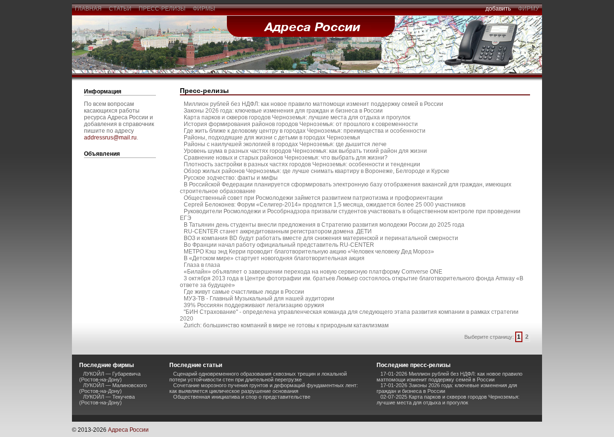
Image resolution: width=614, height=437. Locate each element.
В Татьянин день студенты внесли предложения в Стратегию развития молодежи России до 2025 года (324, 224)
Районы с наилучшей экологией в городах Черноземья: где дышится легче (285, 144)
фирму (528, 8)
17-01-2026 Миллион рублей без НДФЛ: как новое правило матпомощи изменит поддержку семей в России (449, 376)
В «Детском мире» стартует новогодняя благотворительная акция (274, 258)
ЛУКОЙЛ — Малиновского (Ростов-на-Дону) (113, 388)
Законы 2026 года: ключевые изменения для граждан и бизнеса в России (283, 110)
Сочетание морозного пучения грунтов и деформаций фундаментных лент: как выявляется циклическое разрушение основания (263, 388)
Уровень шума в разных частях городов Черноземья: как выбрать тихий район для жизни (305, 151)
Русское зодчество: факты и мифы (231, 177)
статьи (120, 8)
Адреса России (128, 429)
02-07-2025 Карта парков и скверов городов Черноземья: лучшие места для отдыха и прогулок (448, 399)
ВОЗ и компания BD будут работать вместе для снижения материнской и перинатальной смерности (321, 238)
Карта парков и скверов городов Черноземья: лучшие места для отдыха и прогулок (297, 117)
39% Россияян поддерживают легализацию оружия (254, 305)
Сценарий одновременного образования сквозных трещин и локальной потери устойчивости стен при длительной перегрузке (258, 376)
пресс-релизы (162, 8)
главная (88, 8)
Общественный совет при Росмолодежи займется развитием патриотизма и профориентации (313, 198)
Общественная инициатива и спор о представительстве (241, 397)
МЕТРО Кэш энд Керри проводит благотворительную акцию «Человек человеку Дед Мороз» (309, 251)
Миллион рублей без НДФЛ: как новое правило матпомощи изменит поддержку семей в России (313, 104)
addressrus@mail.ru (110, 137)
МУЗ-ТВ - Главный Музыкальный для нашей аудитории (259, 298)
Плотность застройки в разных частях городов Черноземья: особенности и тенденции (302, 164)
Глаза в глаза (202, 265)
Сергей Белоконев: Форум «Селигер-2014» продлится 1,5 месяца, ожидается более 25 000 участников (324, 204)
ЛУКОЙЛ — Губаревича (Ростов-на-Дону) (110, 376)
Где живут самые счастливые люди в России (244, 291)
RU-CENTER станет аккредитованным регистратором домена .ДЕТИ (278, 231)
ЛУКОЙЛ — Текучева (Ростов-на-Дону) (107, 399)
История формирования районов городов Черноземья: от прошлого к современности (301, 124)
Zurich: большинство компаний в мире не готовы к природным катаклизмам (286, 325)
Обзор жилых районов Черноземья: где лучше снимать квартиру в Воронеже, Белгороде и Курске (316, 171)
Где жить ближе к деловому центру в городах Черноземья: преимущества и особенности (304, 130)
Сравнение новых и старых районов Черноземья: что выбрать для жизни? (286, 157)
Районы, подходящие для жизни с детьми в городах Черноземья (272, 137)
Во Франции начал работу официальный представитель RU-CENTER (279, 245)
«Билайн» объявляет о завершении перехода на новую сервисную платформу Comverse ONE (313, 271)
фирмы (204, 8)
